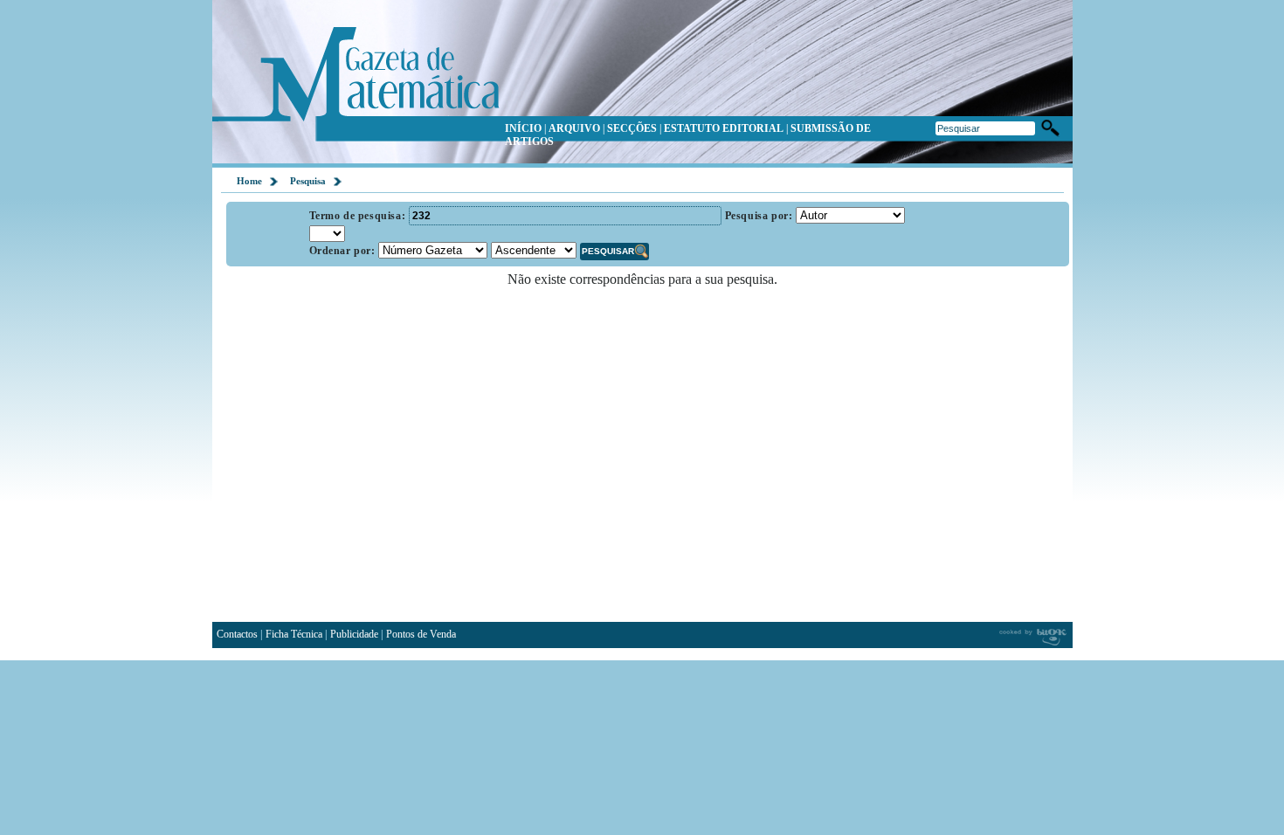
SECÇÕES (632, 128)
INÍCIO (523, 128)
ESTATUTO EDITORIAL (724, 128)
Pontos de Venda (421, 634)
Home (249, 181)
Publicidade (354, 634)
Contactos (237, 634)
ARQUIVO (574, 128)
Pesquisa (308, 181)
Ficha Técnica (294, 634)
